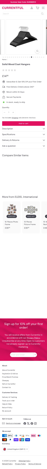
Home (4, 60)
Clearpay (5, 380)
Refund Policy (7, 464)
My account (6, 411)
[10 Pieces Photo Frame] (11, 216)
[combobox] (23, 14)
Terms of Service (34, 464)
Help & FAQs (7, 404)
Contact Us (6, 387)
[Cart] (37, 8)
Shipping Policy (24, 461)
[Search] (42, 14)
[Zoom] (37, 51)
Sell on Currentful (8, 384)
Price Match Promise (10, 377)
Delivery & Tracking (9, 397)
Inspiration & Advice (10, 374)
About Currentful (8, 370)
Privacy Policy (20, 464)
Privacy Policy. (33, 338)
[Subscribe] (35, 354)
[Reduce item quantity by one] (4, 112)
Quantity (5, 107)
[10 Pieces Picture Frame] (31, 216)
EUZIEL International (26, 196)
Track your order (8, 401)
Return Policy (7, 407)
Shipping (15, 118)
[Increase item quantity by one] (13, 112)
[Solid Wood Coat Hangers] (11, 174)
